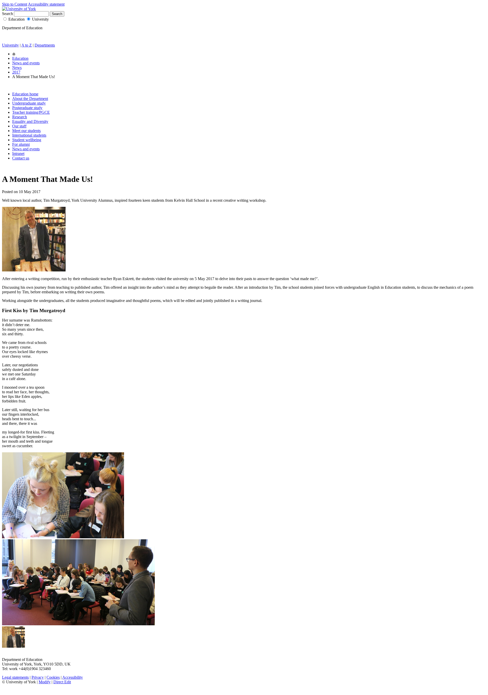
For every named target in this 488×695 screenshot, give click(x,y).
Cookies (53, 677)
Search (7, 13)
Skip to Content (14, 4)
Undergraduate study (29, 103)
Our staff (19, 126)
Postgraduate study (27, 108)
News (17, 67)
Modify (45, 682)
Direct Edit (62, 682)
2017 (16, 72)
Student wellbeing (26, 140)
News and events (26, 63)
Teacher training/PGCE (31, 112)
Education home (25, 94)
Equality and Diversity (30, 121)
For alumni (21, 144)
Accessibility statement (46, 4)
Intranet (18, 153)
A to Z (26, 45)
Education (16, 19)
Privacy (38, 677)
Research (19, 117)
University (40, 19)
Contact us (20, 158)
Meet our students (26, 130)
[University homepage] (14, 54)
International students (29, 135)
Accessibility (72, 677)
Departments (45, 45)
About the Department (30, 98)
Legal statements (15, 677)
